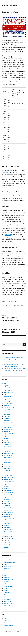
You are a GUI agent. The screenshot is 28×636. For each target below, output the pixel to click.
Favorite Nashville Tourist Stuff (13, 357)
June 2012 (7, 414)
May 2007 (7, 523)
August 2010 (7, 462)
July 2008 (6, 499)
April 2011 (7, 444)
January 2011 (7, 451)
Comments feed (8, 623)
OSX (5, 584)
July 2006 (7, 540)
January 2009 (8, 495)
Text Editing (7, 595)
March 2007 (7, 527)
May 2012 (7, 416)
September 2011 (8, 433)
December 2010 (8, 453)
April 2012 (7, 418)
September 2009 (9, 481)
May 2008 (7, 503)
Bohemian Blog (9, 5)
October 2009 (8, 479)
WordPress (7, 605)
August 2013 (7, 399)
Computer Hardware (10, 562)
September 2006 (9, 538)
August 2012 (7, 410)
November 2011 (8, 429)
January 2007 (8, 529)
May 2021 (7, 383)
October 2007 (8, 516)
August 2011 (7, 436)
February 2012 (8, 423)
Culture (6, 564)
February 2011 (8, 449)
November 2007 (9, 514)
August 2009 (8, 484)
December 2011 (8, 427)
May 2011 (6, 442)
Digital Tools (8, 566)
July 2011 (6, 438)
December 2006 (8, 532)
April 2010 (7, 471)
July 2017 (6, 386)
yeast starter (6, 172)
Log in (6, 618)
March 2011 (7, 447)
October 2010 (8, 457)
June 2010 (7, 466)
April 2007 (7, 525)
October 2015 (8, 390)
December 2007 (8, 512)
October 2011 (8, 431)
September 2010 (9, 460)
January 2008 (8, 510)
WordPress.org (8, 625)
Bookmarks (7, 560)
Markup (6, 577)
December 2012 (8, 405)
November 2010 (8, 455)
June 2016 (7, 388)
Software (6, 592)
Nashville (6, 582)
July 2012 (6, 412)
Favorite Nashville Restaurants (13, 360)
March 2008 (7, 508)
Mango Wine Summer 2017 (12, 362)
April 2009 (7, 488)
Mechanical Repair (9, 579)
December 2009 (8, 477)
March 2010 (7, 473)
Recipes (6, 590)
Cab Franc (8, 234)
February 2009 (8, 492)
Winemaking (13, 306)
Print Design (7, 588)
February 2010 (8, 475)
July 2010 (6, 464)
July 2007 (6, 521)
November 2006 (9, 534)
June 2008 (7, 501)
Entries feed (7, 621)
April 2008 (7, 505)
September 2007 (9, 519)
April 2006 (7, 547)
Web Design (7, 599)
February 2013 (8, 403)
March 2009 (7, 490)
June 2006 (7, 542)
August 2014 (7, 394)
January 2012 (8, 425)
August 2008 (8, 497)
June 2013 (7, 401)
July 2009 (7, 486)
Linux (5, 575)
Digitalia (6, 568)
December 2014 (8, 392)
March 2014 (7, 396)
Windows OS (7, 601)
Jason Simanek (8, 305)
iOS (5, 571)
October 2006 (8, 536)
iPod (5, 573)
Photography (8, 586)
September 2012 (9, 407)
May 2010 (7, 468)
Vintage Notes (5, 306)
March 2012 (7, 420)
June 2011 (6, 440)
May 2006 (7, 545)
